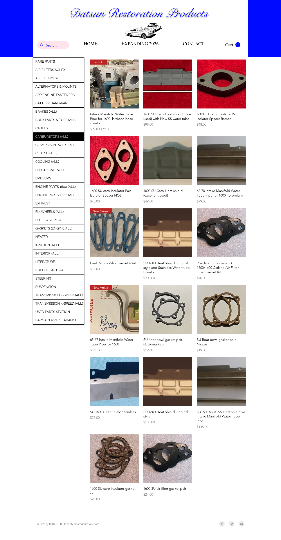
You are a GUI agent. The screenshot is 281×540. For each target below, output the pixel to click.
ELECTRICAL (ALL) (49, 170)
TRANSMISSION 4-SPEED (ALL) (59, 295)
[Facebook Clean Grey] (222, 524)
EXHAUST (42, 203)
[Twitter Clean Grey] (231, 524)
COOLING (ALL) (47, 162)
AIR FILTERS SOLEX (50, 70)
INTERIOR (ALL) (47, 253)
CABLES (41, 128)
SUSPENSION (45, 287)
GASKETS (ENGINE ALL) (53, 228)
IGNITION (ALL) (47, 245)
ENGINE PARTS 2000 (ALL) (55, 195)
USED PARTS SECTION (52, 312)
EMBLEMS (43, 178)
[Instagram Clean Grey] (241, 524)
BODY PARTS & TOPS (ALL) (55, 120)
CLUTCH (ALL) (46, 153)
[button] (232, 44)
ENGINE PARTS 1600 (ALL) (55, 187)
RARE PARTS (45, 61)
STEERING (43, 278)
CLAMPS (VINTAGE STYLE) (55, 145)
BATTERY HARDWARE (52, 103)
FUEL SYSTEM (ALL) (50, 220)
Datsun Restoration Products (138, 13)
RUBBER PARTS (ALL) (51, 270)
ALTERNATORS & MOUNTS (56, 86)
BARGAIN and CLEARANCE (56, 320)
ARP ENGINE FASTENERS (55, 95)
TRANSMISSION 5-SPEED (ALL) (59, 303)
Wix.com (94, 524)
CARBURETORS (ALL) (51, 137)
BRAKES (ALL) (46, 112)
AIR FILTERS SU (47, 78)
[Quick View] (167, 84)
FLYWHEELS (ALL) (49, 212)
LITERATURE (45, 262)
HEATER (41, 237)
